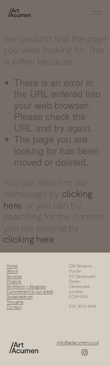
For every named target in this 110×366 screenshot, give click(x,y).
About (12, 271)
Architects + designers (26, 286)
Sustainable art (20, 296)
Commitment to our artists (30, 291)
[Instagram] (84, 352)
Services (14, 276)
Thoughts (15, 302)
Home (12, 266)
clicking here (28, 239)
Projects (14, 281)
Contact (14, 307)
